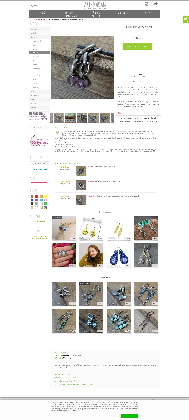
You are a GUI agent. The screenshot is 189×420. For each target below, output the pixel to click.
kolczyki (142, 81)
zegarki (35, 84)
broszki (35, 45)
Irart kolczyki (105, 277)
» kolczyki (35, 53)
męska (35, 64)
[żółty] (45, 196)
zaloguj (146, 7)
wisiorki (35, 80)
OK (129, 416)
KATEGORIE (35, 23)
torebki (33, 104)
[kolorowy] (45, 207)
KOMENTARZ (61, 128)
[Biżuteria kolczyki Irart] (81, 190)
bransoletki (37, 41)
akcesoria (34, 29)
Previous (53, 68)
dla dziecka (35, 96)
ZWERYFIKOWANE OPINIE (66, 163)
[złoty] (41, 207)
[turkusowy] (41, 200)
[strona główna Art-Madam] (94, 5)
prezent (45, 169)
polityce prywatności (70, 411)
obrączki (36, 72)
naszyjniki (36, 68)
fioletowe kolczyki (125, 122)
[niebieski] (32, 200)
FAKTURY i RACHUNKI (65, 381)
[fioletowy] (36, 200)
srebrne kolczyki (152, 122)
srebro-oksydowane (127, 118)
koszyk (156, 7)
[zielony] (45, 203)
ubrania (34, 108)
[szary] (36, 203)
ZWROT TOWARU (64, 374)
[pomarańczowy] (41, 196)
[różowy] (45, 200)
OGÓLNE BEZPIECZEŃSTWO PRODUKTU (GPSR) (74, 384)
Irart (140, 74)
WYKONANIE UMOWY (65, 378)
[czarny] (32, 203)
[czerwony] (36, 196)
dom (32, 92)
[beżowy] (32, 207)
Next (110, 68)
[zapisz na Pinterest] (119, 113)
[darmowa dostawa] (39, 115)
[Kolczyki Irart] (81, 175)
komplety (36, 56)
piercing (35, 88)
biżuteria (34, 37)
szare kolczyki (139, 122)
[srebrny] (36, 207)
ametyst (146, 118)
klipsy (35, 49)
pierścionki (37, 76)
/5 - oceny (137, 77)
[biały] (41, 203)
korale (35, 60)
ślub (32, 100)
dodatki (33, 33)
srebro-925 (138, 118)
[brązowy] (32, 196)
